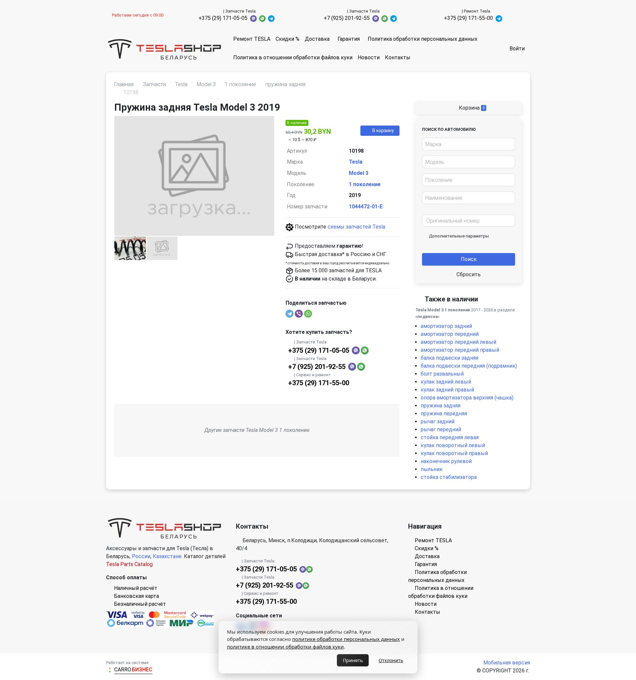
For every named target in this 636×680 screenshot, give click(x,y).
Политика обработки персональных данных (422, 39)
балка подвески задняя (449, 358)
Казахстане (167, 556)
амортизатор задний (446, 326)
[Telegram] (289, 314)
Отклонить (391, 660)
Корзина (471, 108)
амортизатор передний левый (458, 342)
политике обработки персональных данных (346, 639)
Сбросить (468, 274)
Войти (517, 48)
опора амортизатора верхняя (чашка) (467, 397)
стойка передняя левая (450, 437)
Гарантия (349, 39)
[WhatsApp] (308, 314)
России (141, 556)
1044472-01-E (366, 206)
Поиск (469, 259)
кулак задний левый (446, 382)
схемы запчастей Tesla (356, 227)
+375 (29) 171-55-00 (468, 18)
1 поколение (365, 184)
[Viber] (299, 314)
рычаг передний (441, 429)
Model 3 (358, 173)
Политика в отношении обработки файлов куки (292, 57)
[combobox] (468, 144)
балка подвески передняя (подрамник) (469, 366)
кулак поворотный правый (454, 453)
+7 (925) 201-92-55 (347, 18)
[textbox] (467, 144)
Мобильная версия (506, 662)
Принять (353, 660)
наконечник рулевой (446, 461)
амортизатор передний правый (460, 350)
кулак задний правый (447, 390)
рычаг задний (437, 421)
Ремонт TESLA (251, 39)
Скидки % (287, 39)
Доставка (317, 39)
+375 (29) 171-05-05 (222, 18)
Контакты (397, 57)
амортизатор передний (450, 334)
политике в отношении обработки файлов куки (285, 646)
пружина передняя (444, 413)
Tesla (355, 162)
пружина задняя (440, 405)
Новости (369, 57)
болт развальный (442, 374)
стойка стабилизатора (449, 477)
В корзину (383, 130)
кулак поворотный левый (453, 445)
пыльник (432, 469)
